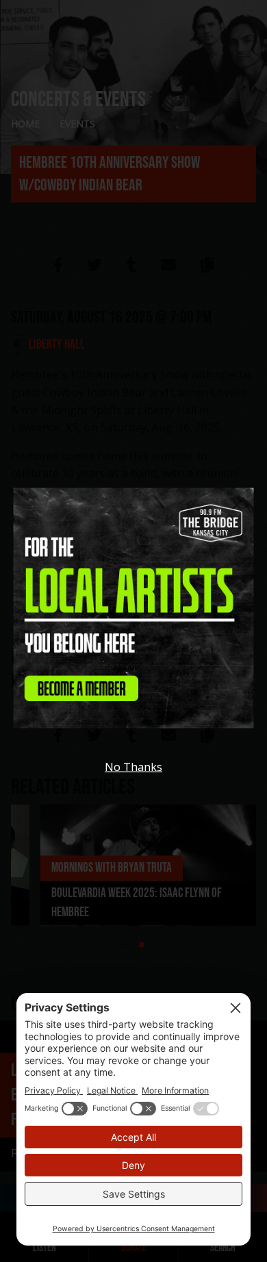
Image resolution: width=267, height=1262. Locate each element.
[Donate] (134, 619)
